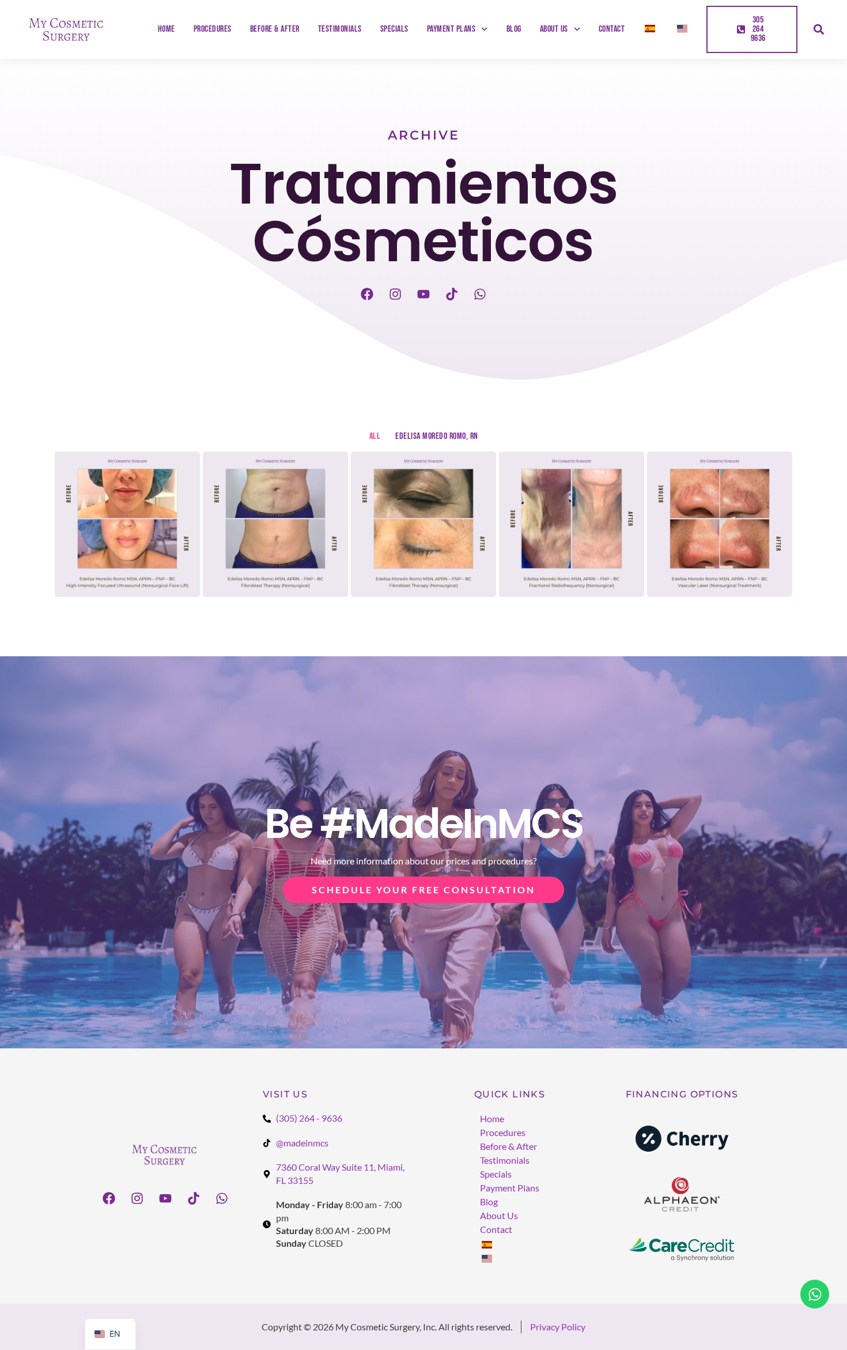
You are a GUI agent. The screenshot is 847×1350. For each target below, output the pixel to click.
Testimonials (340, 29)
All (375, 436)
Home (166, 29)
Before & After (275, 29)
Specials (394, 29)
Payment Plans (451, 29)
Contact (612, 29)
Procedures (213, 29)
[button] (818, 29)
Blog (513, 29)
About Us (554, 29)
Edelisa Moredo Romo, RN (436, 436)
